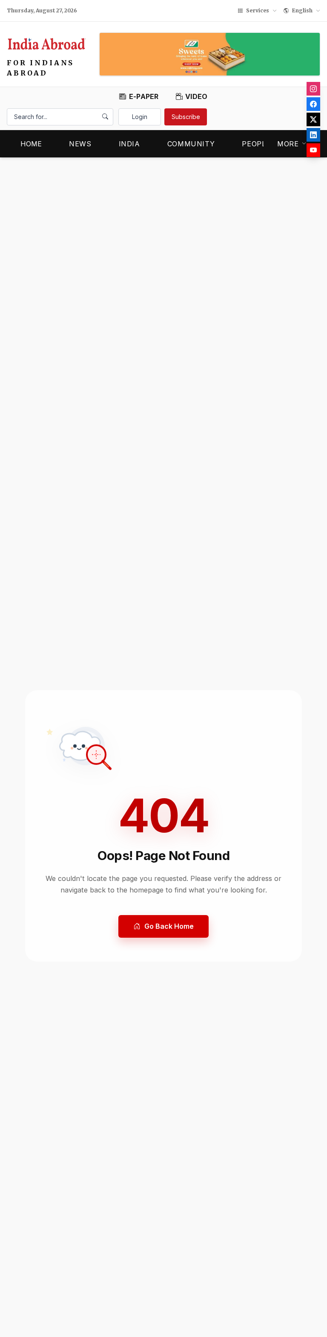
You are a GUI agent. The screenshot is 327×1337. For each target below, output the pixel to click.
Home (31, 144)
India (129, 144)
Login (139, 116)
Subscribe (186, 116)
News (80, 144)
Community (191, 144)
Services (257, 10)
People (256, 144)
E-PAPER (143, 96)
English (302, 10)
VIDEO (196, 96)
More (288, 144)
